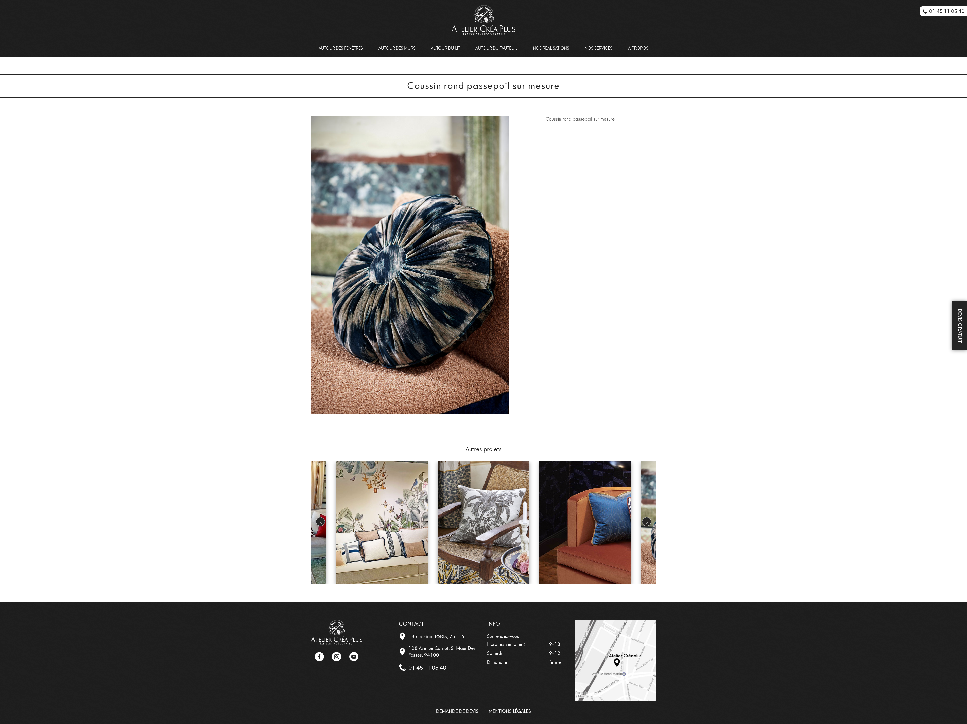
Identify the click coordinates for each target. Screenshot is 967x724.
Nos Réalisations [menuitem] (551, 48)
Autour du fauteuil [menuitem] (496, 48)
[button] (646, 521)
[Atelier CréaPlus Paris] (336, 632)
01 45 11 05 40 (427, 668)
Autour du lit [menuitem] (445, 48)
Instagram (336, 656)
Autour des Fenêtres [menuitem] (341, 48)
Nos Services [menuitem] (598, 48)
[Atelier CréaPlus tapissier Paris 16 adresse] (615, 660)
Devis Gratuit (960, 326)
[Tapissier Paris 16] (483, 20)
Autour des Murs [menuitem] (397, 48)
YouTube (353, 656)
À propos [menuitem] (638, 48)
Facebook (319, 656)
